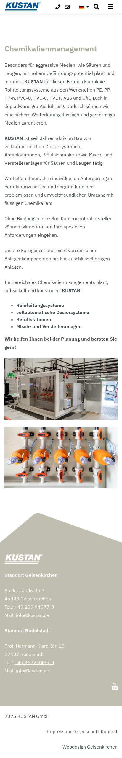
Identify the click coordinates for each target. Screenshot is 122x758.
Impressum (59, 731)
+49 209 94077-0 (34, 607)
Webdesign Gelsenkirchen (90, 747)
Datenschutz (86, 731)
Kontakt (109, 731)
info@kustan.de (32, 615)
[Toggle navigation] (110, 6)
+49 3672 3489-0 (34, 662)
